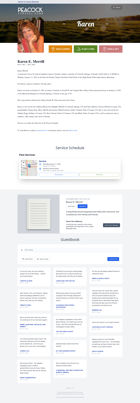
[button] (29, 166)
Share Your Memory (111, 225)
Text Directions (59, 175)
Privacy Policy (64, 394)
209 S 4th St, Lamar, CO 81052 (53, 171)
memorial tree (42, 130)
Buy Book (82, 206)
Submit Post (113, 259)
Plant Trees (99, 175)
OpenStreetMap (72, 397)
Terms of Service (75, 394)
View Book (71, 206)
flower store (73, 130)
